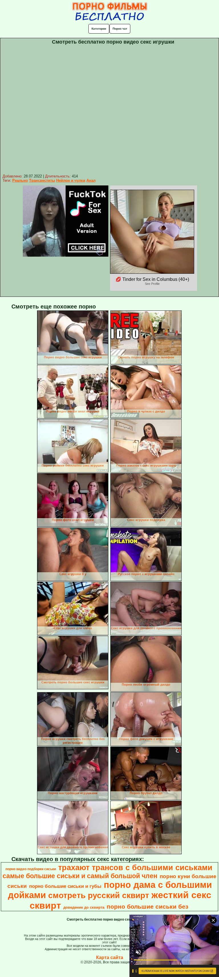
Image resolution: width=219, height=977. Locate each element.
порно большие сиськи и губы (65, 886)
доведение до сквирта (83, 907)
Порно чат (120, 28)
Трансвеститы (42, 180)
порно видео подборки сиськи (30, 869)
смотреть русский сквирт (98, 895)
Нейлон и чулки (70, 180)
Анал (91, 180)
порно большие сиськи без (147, 906)
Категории (99, 28)
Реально (20, 180)
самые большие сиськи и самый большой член (80, 876)
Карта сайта (109, 957)
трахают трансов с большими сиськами (135, 867)
